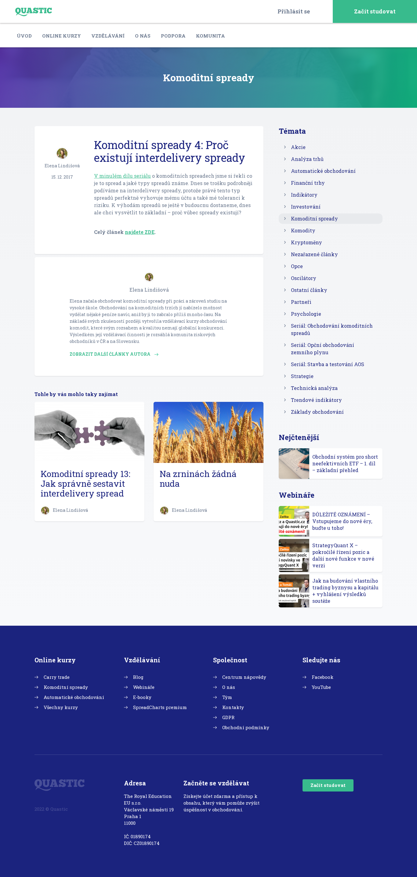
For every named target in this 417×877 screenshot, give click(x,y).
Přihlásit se (293, 11)
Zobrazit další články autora (110, 354)
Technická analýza (314, 388)
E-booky (142, 697)
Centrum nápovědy (244, 677)
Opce (297, 266)
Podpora (173, 36)
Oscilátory (303, 278)
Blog (138, 677)
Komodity (303, 230)
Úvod (24, 36)
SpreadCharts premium (160, 707)
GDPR (228, 717)
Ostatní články (309, 290)
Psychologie (306, 314)
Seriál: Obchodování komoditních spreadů (332, 329)
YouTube (321, 687)
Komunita (210, 36)
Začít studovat (375, 11)
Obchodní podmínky (245, 727)
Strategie (302, 376)
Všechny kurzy (61, 707)
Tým (227, 697)
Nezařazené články (314, 254)
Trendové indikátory (316, 400)
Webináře (143, 687)
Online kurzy (61, 36)
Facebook (322, 677)
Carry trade (57, 677)
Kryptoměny (306, 242)
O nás (142, 36)
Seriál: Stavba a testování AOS (327, 364)
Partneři (301, 302)
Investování (306, 206)
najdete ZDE (139, 232)
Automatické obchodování (323, 171)
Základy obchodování (317, 412)
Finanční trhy (308, 183)
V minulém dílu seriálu (122, 176)
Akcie (298, 147)
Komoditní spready (314, 218)
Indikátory (304, 194)
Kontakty (233, 707)
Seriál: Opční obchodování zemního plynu (322, 348)
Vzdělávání (108, 36)
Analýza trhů (307, 159)
